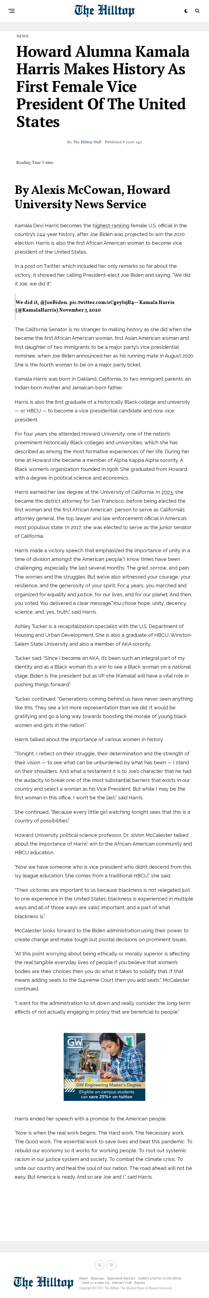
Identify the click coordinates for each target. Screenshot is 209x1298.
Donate (139, 1282)
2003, (167, 492)
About (83, 1278)
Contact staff (121, 1282)
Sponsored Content (121, 1278)
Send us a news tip (95, 1282)
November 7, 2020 (80, 310)
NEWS (22, 36)
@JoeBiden (53, 302)
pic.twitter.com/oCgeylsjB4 (101, 302)
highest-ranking (111, 225)
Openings (97, 1278)
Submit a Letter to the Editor (160, 1278)
